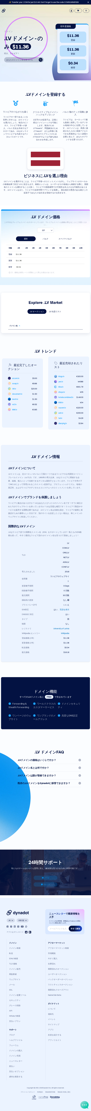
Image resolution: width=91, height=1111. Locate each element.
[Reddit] (26, 927)
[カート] (78, 11)
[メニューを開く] (86, 11)
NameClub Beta (54, 995)
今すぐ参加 (75, 928)
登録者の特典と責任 (64, 1092)
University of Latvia (61, 628)
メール (46, 878)
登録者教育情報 (50, 1092)
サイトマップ (53, 1024)
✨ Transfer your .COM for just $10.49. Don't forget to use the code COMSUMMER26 (44, 2)
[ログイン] (71, 11)
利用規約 (40, 1092)
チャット (46, 884)
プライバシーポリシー (28, 1092)
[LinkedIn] (15, 927)
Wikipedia (65, 633)
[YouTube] (22, 927)
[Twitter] (18, 927)
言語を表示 (64, 609)
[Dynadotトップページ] (4, 11)
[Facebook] (8, 927)
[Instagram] (11, 927)
